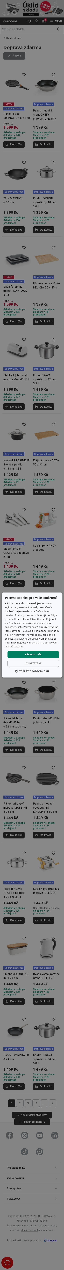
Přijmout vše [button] (33, 654)
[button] (32, 671)
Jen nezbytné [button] (33, 663)
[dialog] (32, 634)
